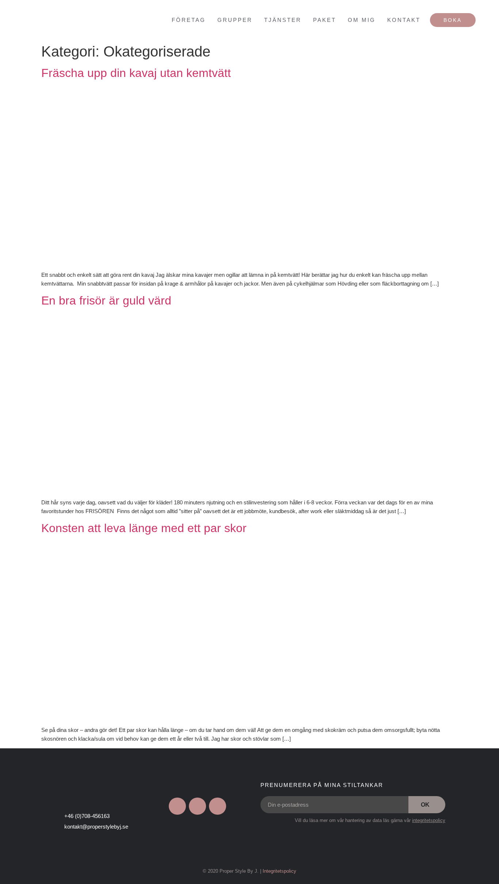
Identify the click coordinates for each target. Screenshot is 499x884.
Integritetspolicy (279, 871)
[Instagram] (197, 806)
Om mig (362, 20)
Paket (324, 20)
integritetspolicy (428, 820)
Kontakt (403, 20)
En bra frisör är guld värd (106, 300)
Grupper (234, 20)
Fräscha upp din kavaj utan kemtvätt (136, 73)
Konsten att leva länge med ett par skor (144, 528)
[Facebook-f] (177, 806)
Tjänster (282, 20)
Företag (189, 20)
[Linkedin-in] (217, 806)
